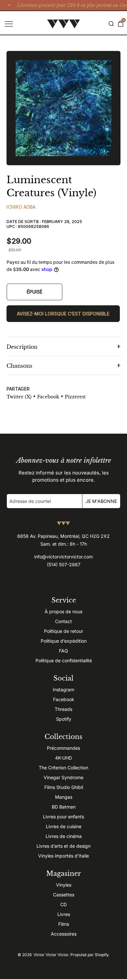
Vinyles (63, 885)
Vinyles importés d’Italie (63, 856)
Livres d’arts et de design (63, 846)
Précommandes (63, 748)
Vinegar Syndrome (63, 777)
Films (63, 924)
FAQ (63, 650)
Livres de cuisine (63, 826)
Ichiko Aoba (21, 207)
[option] (63, 108)
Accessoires (64, 934)
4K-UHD (63, 758)
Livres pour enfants (63, 816)
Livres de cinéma (64, 836)
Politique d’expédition (64, 641)
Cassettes (63, 894)
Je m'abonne (101, 501)
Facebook (63, 699)
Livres (63, 914)
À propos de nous (63, 611)
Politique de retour (63, 631)
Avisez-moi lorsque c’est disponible (63, 313)
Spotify (63, 719)
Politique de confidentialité (63, 660)
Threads (63, 709)
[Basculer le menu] (8, 23)
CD (63, 904)
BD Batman (64, 807)
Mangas (63, 797)
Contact (63, 621)
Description (22, 347)
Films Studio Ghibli (63, 787)
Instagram (63, 689)
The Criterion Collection (63, 767)
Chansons (19, 365)
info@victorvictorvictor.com (63, 556)
